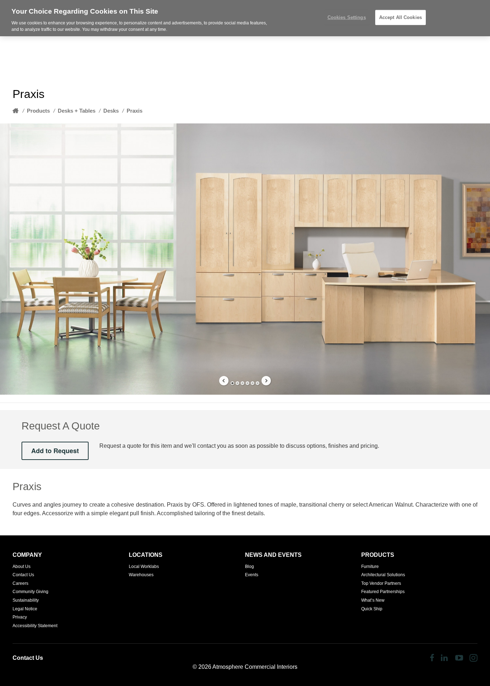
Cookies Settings (347, 17)
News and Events (273, 555)
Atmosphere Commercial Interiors (254, 667)
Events (251, 574)
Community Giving (30, 591)
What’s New (373, 600)
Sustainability (26, 600)
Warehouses (141, 574)
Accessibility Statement (35, 625)
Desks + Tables (76, 111)
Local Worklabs (144, 566)
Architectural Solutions (383, 574)
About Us (21, 566)
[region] (245, 18)
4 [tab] (247, 383)
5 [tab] (252, 383)
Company (27, 555)
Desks (111, 111)
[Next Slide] (266, 380)
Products (38, 111)
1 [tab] (232, 383)
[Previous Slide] (223, 380)
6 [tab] (257, 383)
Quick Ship (371, 608)
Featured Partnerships (383, 591)
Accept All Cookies (400, 17)
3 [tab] (242, 383)
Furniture (370, 566)
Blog (249, 566)
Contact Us (23, 574)
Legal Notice (25, 608)
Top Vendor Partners (381, 583)
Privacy (20, 617)
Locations (145, 555)
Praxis (134, 111)
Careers (20, 583)
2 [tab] (237, 383)
